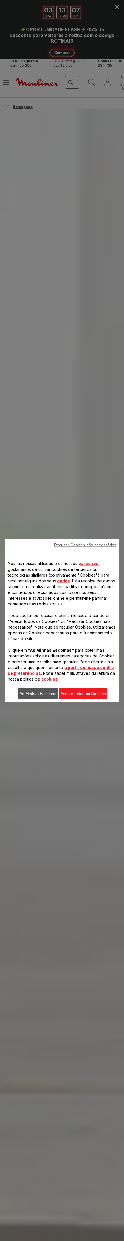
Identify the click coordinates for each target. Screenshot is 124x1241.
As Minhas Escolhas (38, 693)
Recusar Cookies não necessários (85, 545)
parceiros (88, 563)
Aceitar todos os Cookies (83, 693)
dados (63, 580)
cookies (49, 679)
